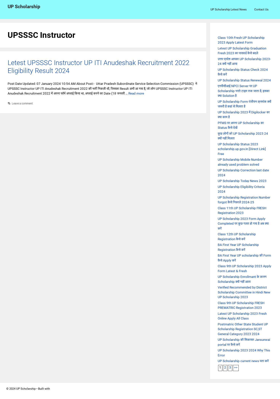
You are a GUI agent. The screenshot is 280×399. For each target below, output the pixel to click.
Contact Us (261, 9)
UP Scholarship (24, 6)
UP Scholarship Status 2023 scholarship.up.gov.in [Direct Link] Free (242, 149)
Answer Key (208, 393)
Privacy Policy (173, 393)
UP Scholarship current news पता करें (243, 361)
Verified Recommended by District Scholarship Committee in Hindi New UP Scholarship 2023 (244, 292)
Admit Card (226, 393)
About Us (133, 393)
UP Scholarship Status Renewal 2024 (244, 80)
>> (236, 367)
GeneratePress (60, 388)
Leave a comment (22, 103)
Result (241, 393)
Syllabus (191, 393)
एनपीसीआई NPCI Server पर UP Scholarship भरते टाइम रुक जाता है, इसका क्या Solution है (244, 91)
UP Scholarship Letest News (228, 9)
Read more (136, 93)
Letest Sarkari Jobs (261, 393)
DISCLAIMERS (152, 393)
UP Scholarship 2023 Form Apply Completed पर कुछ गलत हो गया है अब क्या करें (243, 223)
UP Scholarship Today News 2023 (242, 181)
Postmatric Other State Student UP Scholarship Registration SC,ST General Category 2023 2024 (243, 329)
